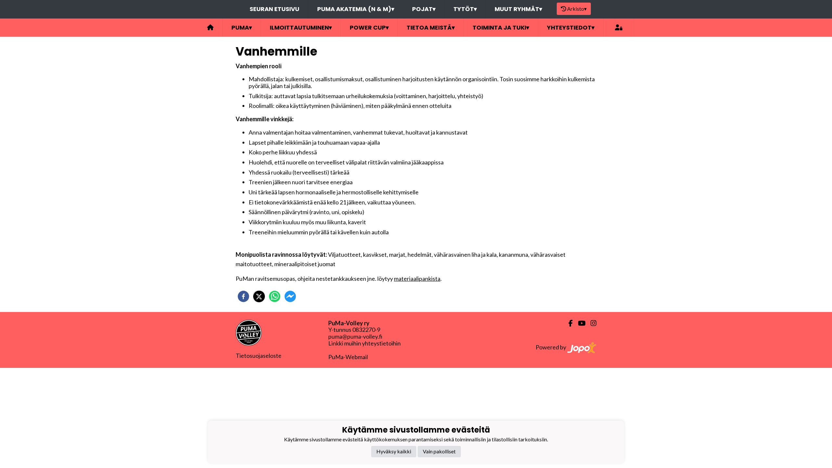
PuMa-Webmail (348, 356)
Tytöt (465, 9)
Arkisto (577, 9)
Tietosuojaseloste (258, 355)
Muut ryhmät (518, 9)
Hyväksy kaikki (393, 451)
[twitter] (259, 296)
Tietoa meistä (431, 27)
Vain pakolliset (439, 451)
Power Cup (369, 27)
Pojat (424, 9)
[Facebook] (568, 323)
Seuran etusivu (274, 9)
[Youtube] (579, 323)
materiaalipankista (417, 278)
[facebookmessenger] (290, 296)
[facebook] (243, 296)
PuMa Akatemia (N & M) (355, 9)
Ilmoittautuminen (301, 27)
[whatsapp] (274, 296)
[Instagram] (590, 323)
